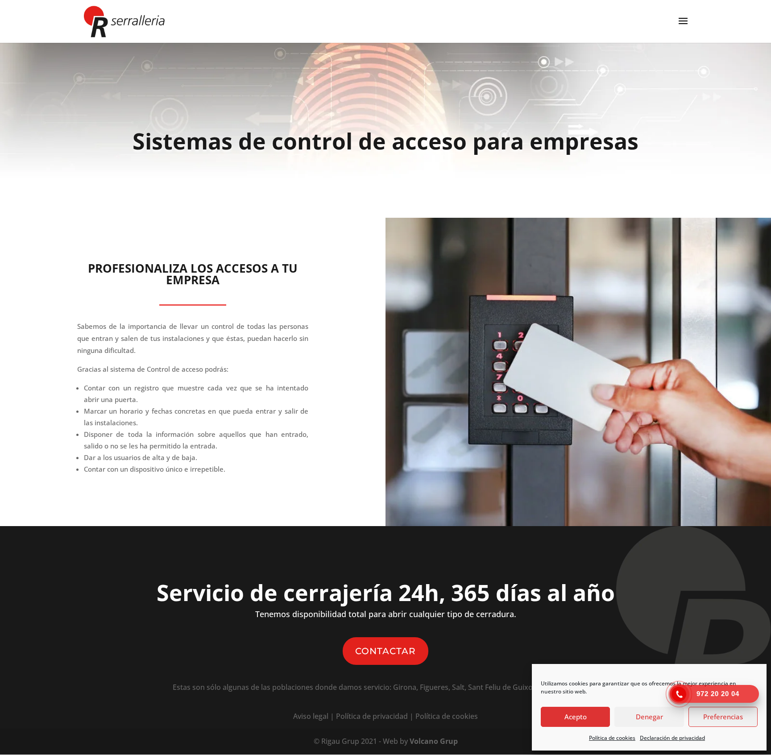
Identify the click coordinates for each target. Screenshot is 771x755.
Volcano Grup (434, 741)
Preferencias (723, 716)
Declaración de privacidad (672, 738)
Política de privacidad (372, 716)
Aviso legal (310, 716)
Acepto (575, 716)
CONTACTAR (385, 651)
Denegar (649, 716)
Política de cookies (612, 738)
